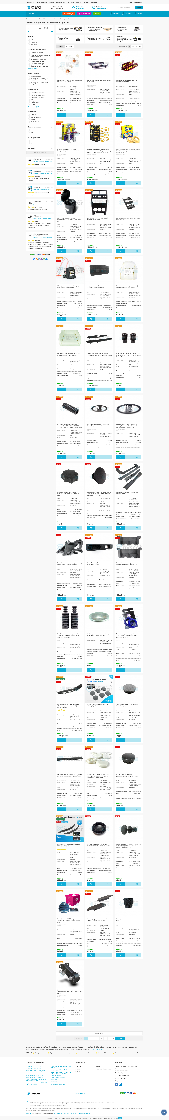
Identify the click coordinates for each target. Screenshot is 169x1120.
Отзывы (86, 2)
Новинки (35, 19)
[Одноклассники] (37, 259)
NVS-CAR (29, 1113)
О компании (30, 2)
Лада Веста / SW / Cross (58, 1077)
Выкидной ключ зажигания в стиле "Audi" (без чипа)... (43, 173)
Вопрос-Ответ (60, 2)
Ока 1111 (54, 1079)
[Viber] (41, 259)
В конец (120, 1038)
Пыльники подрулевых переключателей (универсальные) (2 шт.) (43, 189)
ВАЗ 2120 (54, 1082)
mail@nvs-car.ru (124, 1073)
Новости (79, 2)
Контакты (94, 2)
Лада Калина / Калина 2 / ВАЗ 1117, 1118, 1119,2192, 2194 (36, 1083)
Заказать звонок (102, 8)
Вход (130, 2)
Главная (28, 19)
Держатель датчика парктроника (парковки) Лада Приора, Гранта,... (43, 204)
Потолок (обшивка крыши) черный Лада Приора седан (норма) (43, 161)
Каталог (31, 14)
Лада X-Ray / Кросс (56, 1075)
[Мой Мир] (46, 259)
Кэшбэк (51, 2)
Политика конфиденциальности (81, 1113)
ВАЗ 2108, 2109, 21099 (32, 1073)
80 (136, 46)
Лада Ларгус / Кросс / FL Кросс (60, 1070)
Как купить (70, 2)
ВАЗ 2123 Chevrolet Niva (58, 1084)
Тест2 (40, 19)
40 (129, 46)
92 (109, 1038)
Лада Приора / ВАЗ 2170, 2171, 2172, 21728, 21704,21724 (36, 1080)
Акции (78, 1069)
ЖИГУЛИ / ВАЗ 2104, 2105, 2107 (35, 1070)
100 (140, 46)
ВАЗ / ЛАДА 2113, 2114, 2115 (34, 1077)
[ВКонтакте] (34, 259)
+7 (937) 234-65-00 (55, 8)
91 (105, 1038)
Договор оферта (42, 2)
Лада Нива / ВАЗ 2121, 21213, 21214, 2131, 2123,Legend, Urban (61, 1072)
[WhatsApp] (44, 259)
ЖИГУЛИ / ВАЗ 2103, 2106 (33, 1068)
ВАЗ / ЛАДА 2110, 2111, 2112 (34, 1075)
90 (101, 1038)
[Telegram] (39, 259)
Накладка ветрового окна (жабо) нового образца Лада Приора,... (43, 237)
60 (133, 46)
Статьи (78, 1071)
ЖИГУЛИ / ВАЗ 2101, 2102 (33, 1066)
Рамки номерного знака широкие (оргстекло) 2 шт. (43, 218)
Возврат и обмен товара (104, 1069)
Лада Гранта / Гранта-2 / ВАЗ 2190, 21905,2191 (61, 1067)
